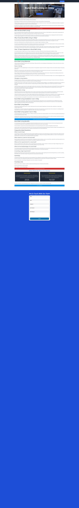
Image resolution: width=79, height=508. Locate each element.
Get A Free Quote (39, 185)
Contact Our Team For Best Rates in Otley (39, 119)
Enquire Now (39, 188)
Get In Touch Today (39, 28)
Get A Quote (39, 13)
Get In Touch (62, 1)
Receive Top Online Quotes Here (39, 168)
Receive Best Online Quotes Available (39, 59)
